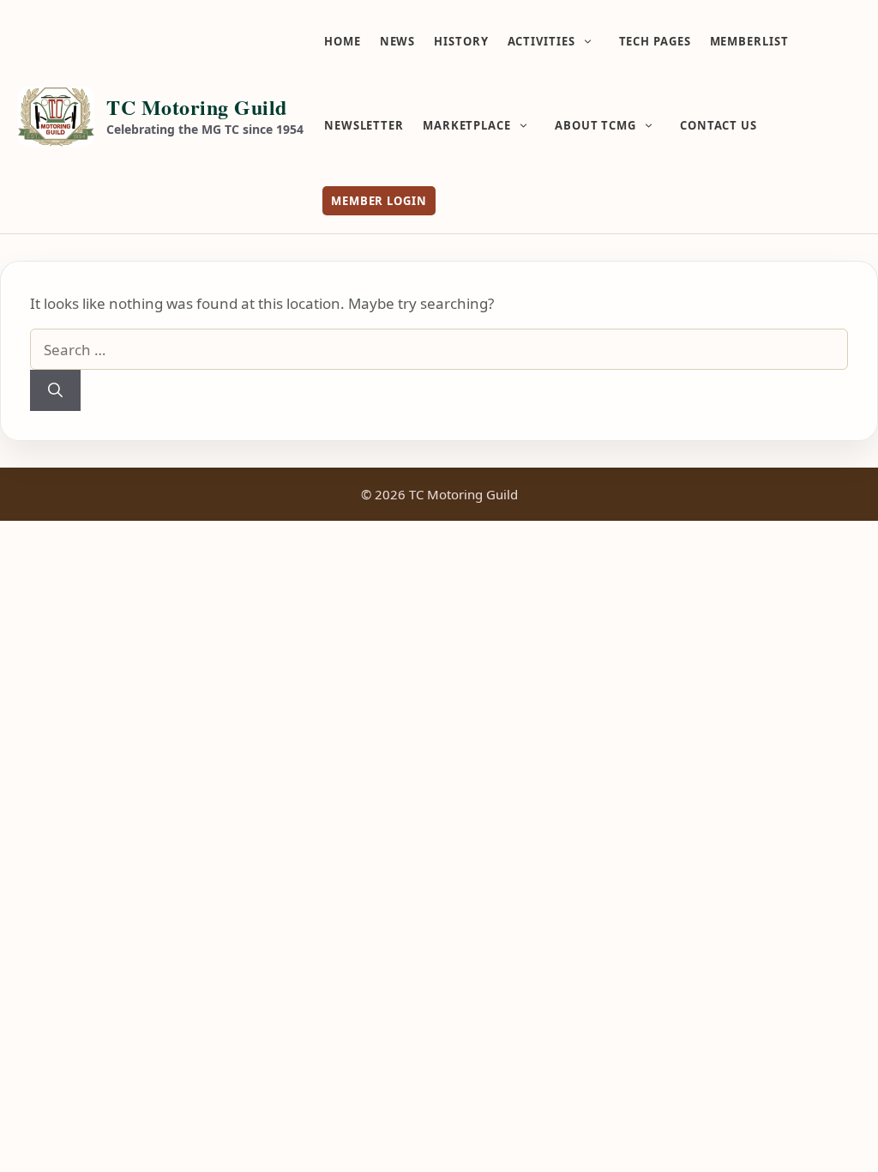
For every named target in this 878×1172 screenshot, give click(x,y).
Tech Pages (655, 41)
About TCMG (595, 125)
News (398, 41)
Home (342, 41)
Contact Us (718, 125)
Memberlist (749, 41)
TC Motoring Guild (196, 107)
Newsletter (364, 125)
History (461, 41)
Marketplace (467, 125)
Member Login (379, 200)
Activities (541, 41)
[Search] (55, 390)
